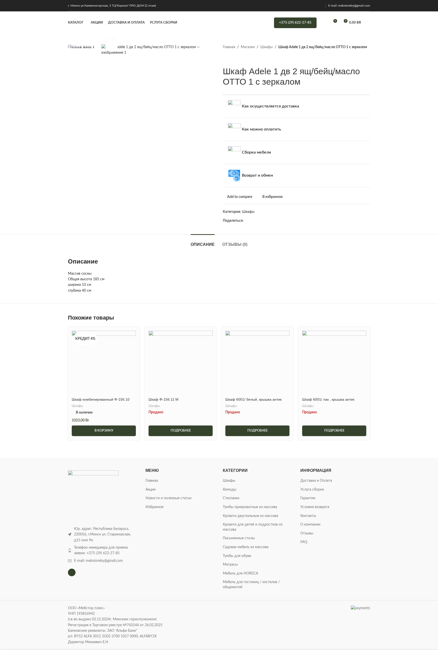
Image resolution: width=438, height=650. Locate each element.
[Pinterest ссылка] (264, 220)
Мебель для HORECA (240, 573)
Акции (150, 489)
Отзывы (306, 533)
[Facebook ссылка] (246, 220)
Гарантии (307, 498)
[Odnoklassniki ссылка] (276, 220)
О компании (310, 524)
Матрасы (230, 564)
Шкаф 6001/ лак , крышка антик (328, 399)
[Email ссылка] (258, 220)
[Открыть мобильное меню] (368, 23)
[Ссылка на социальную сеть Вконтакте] (287, 220)
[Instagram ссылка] (320, 5)
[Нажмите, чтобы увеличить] (111, 45)
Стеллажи (231, 498)
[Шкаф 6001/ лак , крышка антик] (334, 363)
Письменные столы (239, 538)
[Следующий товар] (238, 58)
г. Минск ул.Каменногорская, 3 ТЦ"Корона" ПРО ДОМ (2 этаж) (112, 5)
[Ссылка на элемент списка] (103, 550)
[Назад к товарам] (232, 58)
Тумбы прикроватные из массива (250, 507)
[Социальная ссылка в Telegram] (293, 220)
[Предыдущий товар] (226, 58)
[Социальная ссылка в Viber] (299, 220)
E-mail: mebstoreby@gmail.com (349, 5)
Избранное (154, 507)
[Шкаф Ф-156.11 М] (181, 363)
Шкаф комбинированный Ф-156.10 (101, 399)
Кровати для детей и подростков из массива (252, 527)
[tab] (203, 242)
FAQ (303, 542)
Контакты (308, 516)
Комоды (229, 489)
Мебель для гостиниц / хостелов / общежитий (251, 584)
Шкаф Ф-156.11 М (163, 399)
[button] (104, 430)
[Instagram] (72, 572)
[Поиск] (323, 23)
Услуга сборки (312, 489)
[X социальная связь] (252, 220)
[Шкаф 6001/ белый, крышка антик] (257, 363)
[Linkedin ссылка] (270, 220)
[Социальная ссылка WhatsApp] (281, 220)
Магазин (248, 47)
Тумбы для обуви (237, 556)
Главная (229, 47)
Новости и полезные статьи (168, 498)
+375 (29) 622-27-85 (295, 22)
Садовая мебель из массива (245, 547)
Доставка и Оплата (316, 480)
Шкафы (266, 47)
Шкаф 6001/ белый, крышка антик (253, 399)
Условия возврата (314, 507)
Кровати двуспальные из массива (250, 516)
